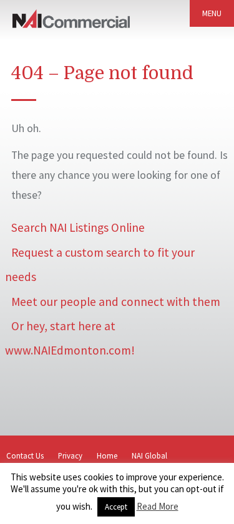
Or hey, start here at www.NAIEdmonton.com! (70, 338)
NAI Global (149, 455)
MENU (212, 13)
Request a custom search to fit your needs (100, 264)
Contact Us (25, 455)
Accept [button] (116, 507)
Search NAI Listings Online (78, 227)
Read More (157, 506)
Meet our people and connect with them (115, 301)
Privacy (70, 455)
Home (107, 455)
